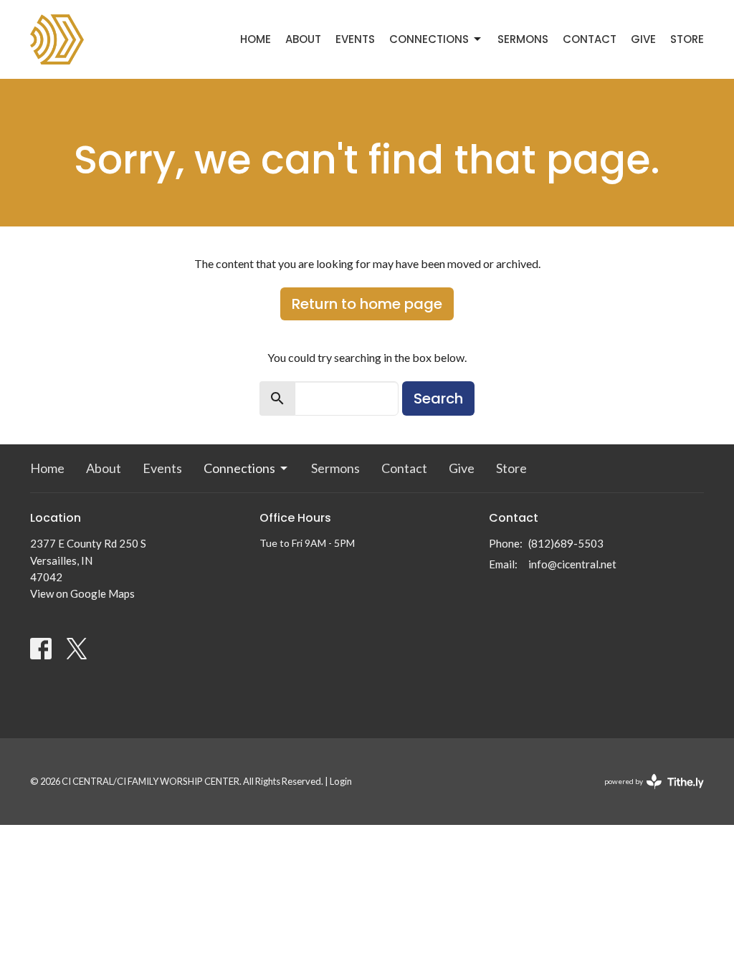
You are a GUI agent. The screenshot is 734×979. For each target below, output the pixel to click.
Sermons (522, 39)
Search (438, 398)
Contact (589, 39)
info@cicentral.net (572, 564)
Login (341, 781)
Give (643, 39)
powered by (647, 794)
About (303, 39)
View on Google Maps (82, 593)
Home (255, 39)
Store (687, 39)
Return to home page (367, 304)
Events (355, 39)
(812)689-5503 (566, 543)
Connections (429, 39)
